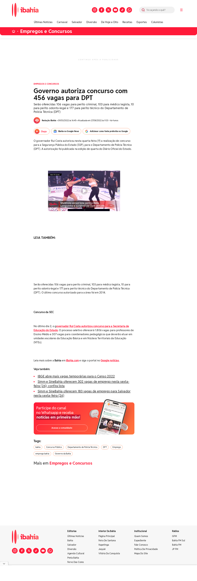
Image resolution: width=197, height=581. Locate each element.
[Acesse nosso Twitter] (108, 10)
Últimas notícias (75, 536)
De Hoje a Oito (109, 22)
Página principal (106, 536)
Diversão (91, 22)
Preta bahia (73, 557)
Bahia (70, 540)
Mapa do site (141, 553)
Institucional (140, 531)
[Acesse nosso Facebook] (101, 10)
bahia (37, 447)
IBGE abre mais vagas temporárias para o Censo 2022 (76, 376)
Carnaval (62, 22)
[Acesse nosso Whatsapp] (129, 10)
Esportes (142, 22)
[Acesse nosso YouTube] (115, 10)
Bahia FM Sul (178, 540)
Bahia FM (176, 544)
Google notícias (110, 360)
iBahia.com (72, 360)
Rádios (175, 531)
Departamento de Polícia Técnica (82, 447)
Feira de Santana (107, 540)
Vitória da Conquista (109, 553)
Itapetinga (103, 544)
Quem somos (141, 536)
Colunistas (157, 22)
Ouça (44, 131)
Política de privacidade (146, 549)
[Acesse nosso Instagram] (94, 10)
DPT (105, 447)
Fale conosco (141, 544)
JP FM (175, 549)
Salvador (77, 22)
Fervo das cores (75, 562)
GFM (174, 536)
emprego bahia (42, 453)
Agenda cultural (75, 553)
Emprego (116, 447)
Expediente (140, 540)
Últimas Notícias (43, 22)
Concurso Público (54, 447)
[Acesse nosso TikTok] (122, 10)
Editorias (71, 531)
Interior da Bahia (107, 531)
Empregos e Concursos (46, 31)
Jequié (102, 549)
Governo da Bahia (63, 453)
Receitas (127, 22)
